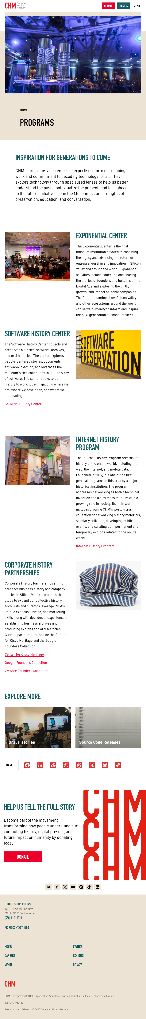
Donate (108, 6)
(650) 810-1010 (13, 917)
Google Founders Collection (26, 662)
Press (8, 946)
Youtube (73, 886)
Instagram (81, 886)
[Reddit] (53, 765)
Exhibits (78, 955)
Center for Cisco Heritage (24, 654)
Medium (48, 886)
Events (77, 946)
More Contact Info (17, 927)
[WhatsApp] (66, 765)
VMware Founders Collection (26, 670)
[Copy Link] (118, 765)
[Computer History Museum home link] (15, 5)
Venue (8, 964)
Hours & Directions (18, 904)
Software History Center (23, 403)
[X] (92, 765)
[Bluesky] (105, 765)
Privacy (25, 1009)
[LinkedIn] (40, 765)
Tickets (123, 6)
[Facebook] (27, 765)
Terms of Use (12, 1009)
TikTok (89, 886)
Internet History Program (95, 546)
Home (24, 110)
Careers (10, 955)
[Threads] (79, 765)
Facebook (57, 886)
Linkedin (97, 886)
